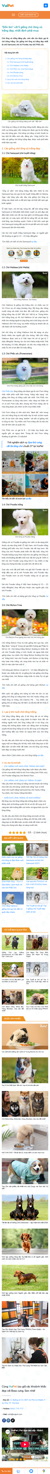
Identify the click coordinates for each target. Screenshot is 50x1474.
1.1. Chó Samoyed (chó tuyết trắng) (20, 62)
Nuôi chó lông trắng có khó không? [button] (22, 798)
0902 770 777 (16, 1408)
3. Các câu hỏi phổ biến (14, 83)
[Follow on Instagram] (8, 1420)
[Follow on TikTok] (13, 1420)
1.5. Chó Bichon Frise (15, 76)
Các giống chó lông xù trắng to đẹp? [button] (22, 780)
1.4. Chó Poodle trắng (15, 72)
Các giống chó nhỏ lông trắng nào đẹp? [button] (24, 766)
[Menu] (13, 14)
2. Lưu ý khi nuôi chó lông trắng (17, 79)
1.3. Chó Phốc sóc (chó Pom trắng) (20, 69)
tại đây (34, 241)
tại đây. (41, 755)
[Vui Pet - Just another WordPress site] (8, 5)
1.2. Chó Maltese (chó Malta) (17, 65)
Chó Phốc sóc (7, 391)
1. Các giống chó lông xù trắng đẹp (18, 58)
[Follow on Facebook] (4, 1420)
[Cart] (46, 5)
